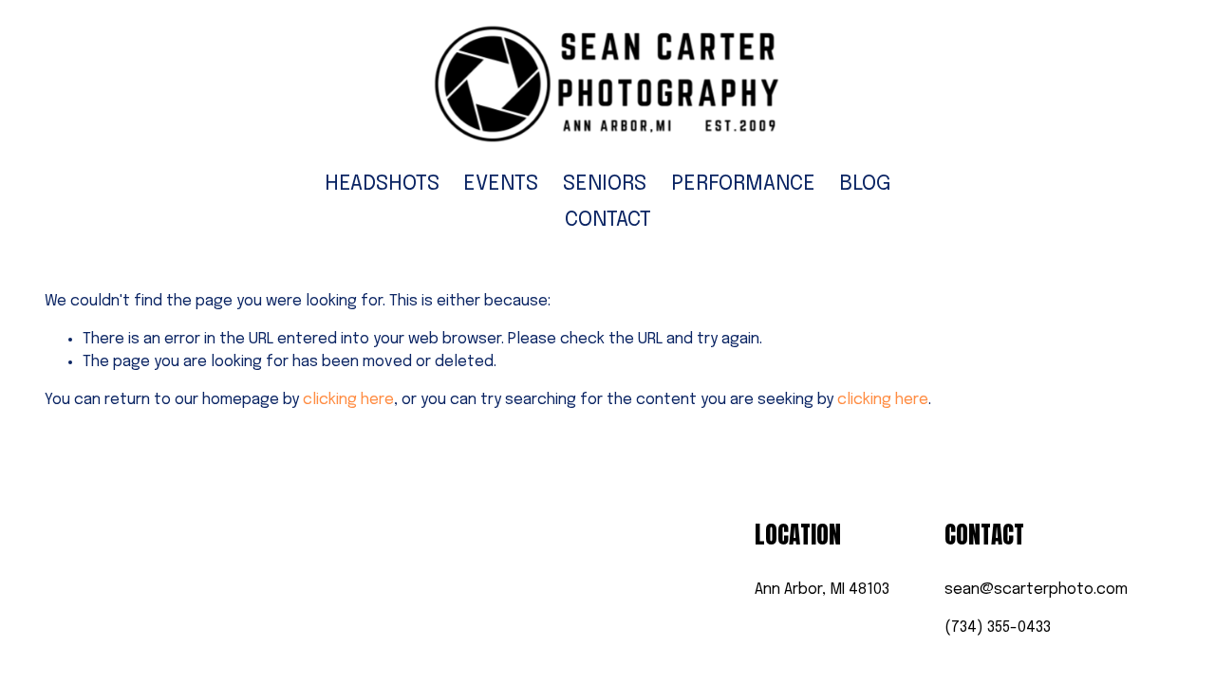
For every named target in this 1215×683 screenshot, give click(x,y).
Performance (743, 184)
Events (500, 184)
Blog (864, 184)
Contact (608, 220)
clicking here (348, 400)
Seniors (604, 184)
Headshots (382, 184)
